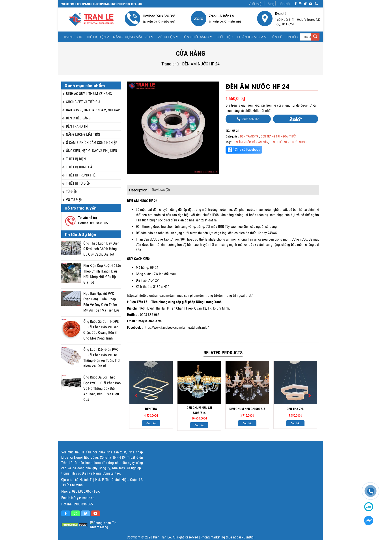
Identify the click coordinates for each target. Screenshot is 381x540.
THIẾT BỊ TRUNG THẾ (80, 175)
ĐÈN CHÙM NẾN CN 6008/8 (247, 409)
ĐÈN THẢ (151, 409)
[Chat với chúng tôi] (368, 520)
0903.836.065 (82, 491)
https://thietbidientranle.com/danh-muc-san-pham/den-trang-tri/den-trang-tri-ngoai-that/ (190, 295)
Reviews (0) (161, 189)
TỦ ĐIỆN (71, 191)
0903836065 (99, 223)
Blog (271, 3)
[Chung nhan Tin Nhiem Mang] (103, 525)
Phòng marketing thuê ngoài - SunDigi (227, 537)
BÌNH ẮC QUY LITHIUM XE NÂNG (89, 94)
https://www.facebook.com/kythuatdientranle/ (176, 327)
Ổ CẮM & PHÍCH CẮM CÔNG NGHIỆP (91, 143)
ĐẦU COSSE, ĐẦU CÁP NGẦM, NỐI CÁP (93, 110)
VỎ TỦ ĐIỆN (166, 37)
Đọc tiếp (151, 423)
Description (138, 189)
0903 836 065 (149, 315)
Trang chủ (73, 37)
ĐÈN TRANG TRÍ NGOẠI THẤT (278, 136)
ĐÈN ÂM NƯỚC (242, 142)
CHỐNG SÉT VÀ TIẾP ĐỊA (83, 102)
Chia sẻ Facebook (247, 149)
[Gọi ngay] (316, 3)
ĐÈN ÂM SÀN (260, 142)
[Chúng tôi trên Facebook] (296, 3)
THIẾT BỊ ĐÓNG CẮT (80, 167)
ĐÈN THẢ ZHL (295, 409)
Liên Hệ (284, 3)
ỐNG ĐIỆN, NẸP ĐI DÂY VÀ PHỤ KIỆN (91, 151)
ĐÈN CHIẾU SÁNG (196, 37)
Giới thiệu (256, 3)
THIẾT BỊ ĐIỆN (96, 37)
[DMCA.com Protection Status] (74, 525)
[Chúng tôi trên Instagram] (300, 3)
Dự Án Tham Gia (250, 37)
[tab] (138, 190)
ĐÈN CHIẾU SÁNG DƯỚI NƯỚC (288, 142)
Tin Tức (292, 37)
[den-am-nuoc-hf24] (173, 128)
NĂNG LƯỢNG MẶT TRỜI (83, 134)
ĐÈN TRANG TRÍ (77, 126)
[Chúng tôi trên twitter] (305, 3)
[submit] (315, 37)
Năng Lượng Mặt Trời (131, 37)
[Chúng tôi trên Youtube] (310, 3)
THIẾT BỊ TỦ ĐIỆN (78, 183)
